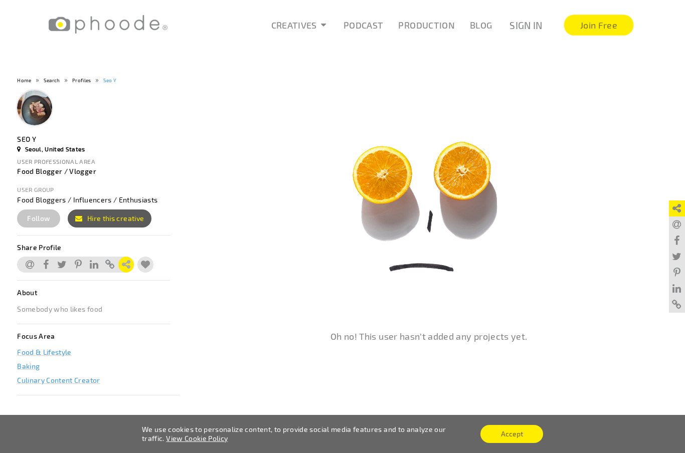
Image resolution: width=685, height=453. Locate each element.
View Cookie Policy (197, 438)
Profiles (81, 80)
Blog (481, 25)
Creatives (294, 25)
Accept (512, 433)
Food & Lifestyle (44, 352)
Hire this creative (115, 218)
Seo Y (110, 80)
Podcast (363, 25)
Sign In (525, 25)
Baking (28, 366)
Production (426, 25)
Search (52, 80)
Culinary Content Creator (58, 380)
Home (24, 80)
